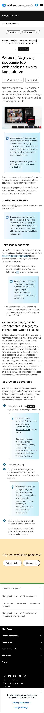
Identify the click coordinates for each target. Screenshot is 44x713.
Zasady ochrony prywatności (13, 683)
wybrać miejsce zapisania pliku (15, 256)
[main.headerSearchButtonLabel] (32, 5)
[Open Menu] (42, 5)
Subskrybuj (23, 49)
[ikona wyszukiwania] (32, 5)
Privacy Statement (21, 703)
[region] (22, 700)
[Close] (40, 692)
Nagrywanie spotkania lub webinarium (19, 596)
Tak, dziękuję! (12, 563)
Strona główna (6, 16)
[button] (37, 5)
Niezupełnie (31, 563)
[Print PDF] (16, 49)
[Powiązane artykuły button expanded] (40, 588)
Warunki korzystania (10, 680)
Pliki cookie (7, 686)
